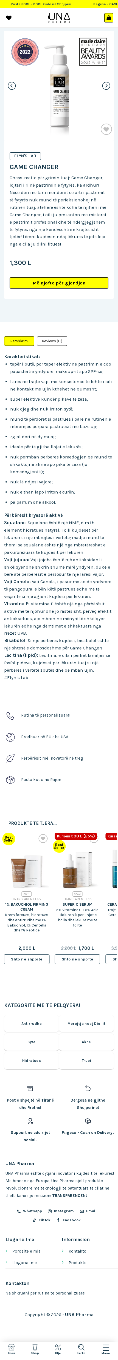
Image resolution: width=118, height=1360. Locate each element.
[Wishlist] (106, 129)
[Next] (106, 86)
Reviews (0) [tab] (52, 341)
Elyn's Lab (25, 155)
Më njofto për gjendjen (59, 283)
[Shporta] (109, 17)
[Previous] (12, 86)
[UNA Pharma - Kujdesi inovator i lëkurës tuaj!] (59, 18)
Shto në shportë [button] (26, 959)
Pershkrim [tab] (19, 341)
